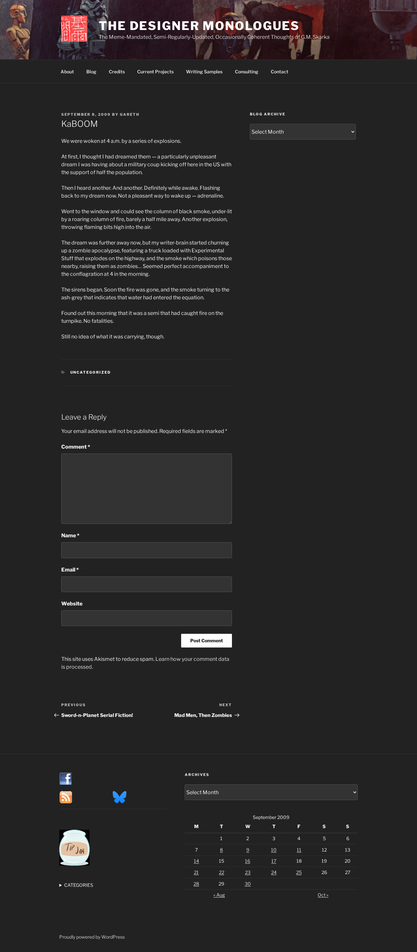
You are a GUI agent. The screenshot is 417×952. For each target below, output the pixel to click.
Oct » (323, 895)
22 (221, 872)
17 (273, 861)
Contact (279, 71)
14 (196, 861)
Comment (75, 447)
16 (247, 861)
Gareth (129, 114)
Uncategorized (90, 372)
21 (196, 872)
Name (70, 535)
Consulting (246, 71)
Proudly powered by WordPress (92, 937)
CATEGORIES (78, 885)
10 (274, 850)
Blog (91, 71)
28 (196, 883)
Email (70, 570)
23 (248, 872)
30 (248, 883)
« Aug (219, 895)
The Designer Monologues (199, 26)
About (67, 71)
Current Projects (155, 71)
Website (71, 604)
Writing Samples (204, 71)
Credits (117, 71)
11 (299, 850)
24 (274, 872)
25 (299, 872)
